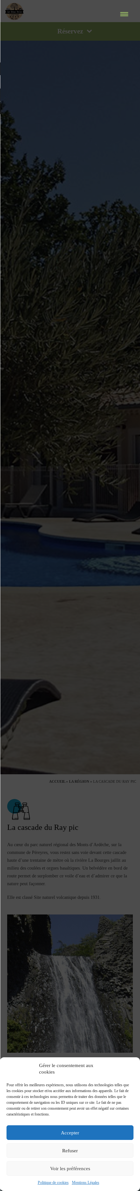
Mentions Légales (85, 1182)
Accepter (70, 1132)
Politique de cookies (53, 1182)
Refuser (70, 1150)
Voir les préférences (70, 1168)
